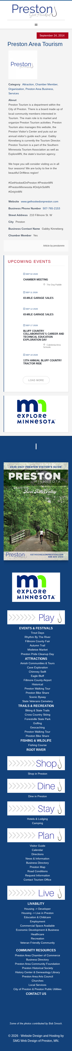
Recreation (37, 938)
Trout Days (37, 632)
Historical (37, 684)
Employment (37, 921)
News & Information (37, 858)
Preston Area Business (39, 88)
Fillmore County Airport (37, 680)
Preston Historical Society (37, 968)
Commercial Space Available (37, 925)
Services (13, 93)
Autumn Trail (37, 645)
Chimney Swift (37, 671)
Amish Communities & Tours (37, 663)
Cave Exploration (37, 667)
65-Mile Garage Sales (38, 298)
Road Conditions (37, 871)
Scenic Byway (37, 697)
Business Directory (37, 862)
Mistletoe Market (37, 649)
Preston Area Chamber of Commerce (37, 955)
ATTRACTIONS (36, 658)
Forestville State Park (37, 719)
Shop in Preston (37, 773)
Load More (36, 380)
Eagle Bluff (37, 676)
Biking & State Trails (37, 710)
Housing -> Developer (37, 908)
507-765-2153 (51, 208)
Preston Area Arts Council (37, 976)
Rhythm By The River (37, 637)
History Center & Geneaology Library (37, 972)
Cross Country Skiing (37, 714)
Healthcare (37, 934)
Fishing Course (37, 745)
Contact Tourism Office (37, 879)
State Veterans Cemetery (37, 701)
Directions (37, 854)
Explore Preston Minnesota (36, 10)
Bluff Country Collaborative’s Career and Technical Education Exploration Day (43, 335)
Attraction (28, 84)
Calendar (37, 850)
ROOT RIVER (36, 749)
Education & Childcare (37, 917)
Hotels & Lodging (37, 819)
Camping (37, 823)
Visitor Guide (37, 845)
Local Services (37, 985)
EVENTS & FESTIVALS (36, 628)
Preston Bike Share (37, 692)
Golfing (37, 723)
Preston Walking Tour (37, 688)
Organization (16, 88)
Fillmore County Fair (37, 641)
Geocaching (37, 727)
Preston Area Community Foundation (37, 963)
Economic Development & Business (37, 930)
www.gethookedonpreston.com (39, 201)
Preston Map (37, 867)
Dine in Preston (37, 796)
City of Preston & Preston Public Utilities (37, 989)
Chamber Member (46, 84)
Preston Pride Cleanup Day (37, 654)
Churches (37, 980)
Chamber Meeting (35, 279)
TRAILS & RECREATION (36, 706)
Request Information (37, 875)
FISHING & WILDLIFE (36, 740)
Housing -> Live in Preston (38, 913)
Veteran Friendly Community (37, 942)
